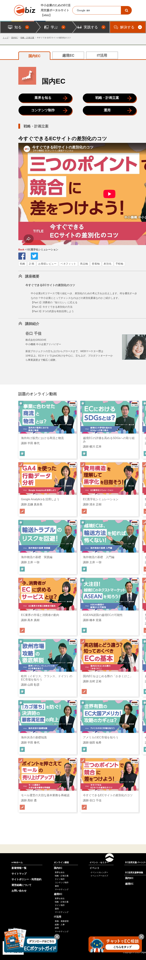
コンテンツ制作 (43, 110)
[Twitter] (34, 256)
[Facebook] (21, 256)
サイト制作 (60, 879)
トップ (6, 38)
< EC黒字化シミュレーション (38, 249)
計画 (31, 263)
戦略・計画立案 (27, 38)
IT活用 (102, 55)
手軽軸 (119, 263)
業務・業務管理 (62, 921)
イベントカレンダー (99, 872)
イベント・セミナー (99, 862)
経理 (57, 928)
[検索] (126, 10)
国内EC (14, 38)
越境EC (68, 55)
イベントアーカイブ (99, 876)
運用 (107, 110)
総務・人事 (60, 924)
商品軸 (84, 263)
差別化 (107, 263)
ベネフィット (68, 263)
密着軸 (96, 263)
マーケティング (62, 889)
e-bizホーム (17, 862)
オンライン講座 (61, 862)
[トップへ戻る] (109, 857)
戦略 (22, 263)
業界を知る (43, 98)
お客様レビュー (47, 263)
